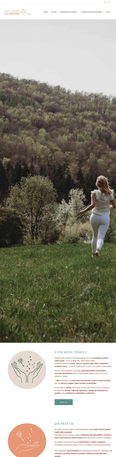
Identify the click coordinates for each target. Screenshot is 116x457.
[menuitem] (46, 12)
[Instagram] (109, 2)
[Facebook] (105, 2)
